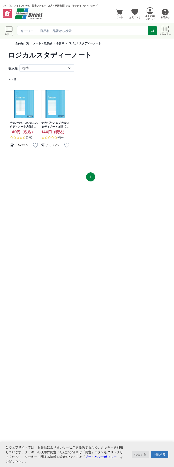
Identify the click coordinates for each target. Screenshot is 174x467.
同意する (160, 454)
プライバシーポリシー (101, 457)
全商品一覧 (22, 43)
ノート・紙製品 (42, 43)
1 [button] (91, 177)
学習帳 (60, 43)
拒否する (140, 454)
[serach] (152, 30)
